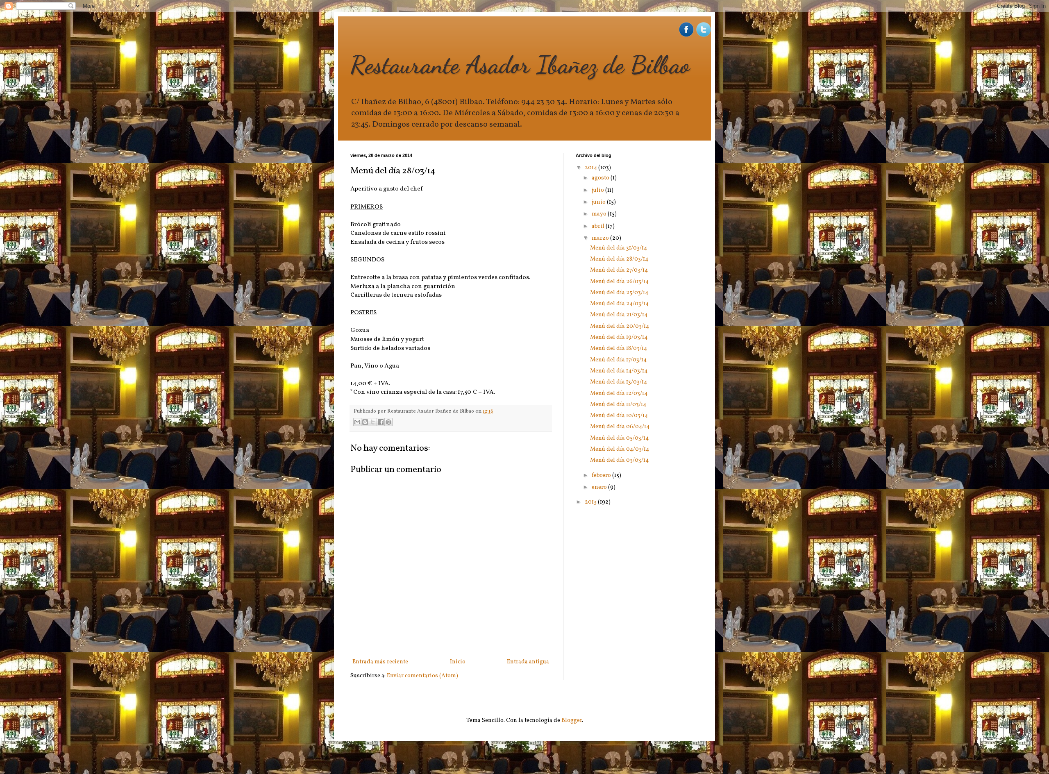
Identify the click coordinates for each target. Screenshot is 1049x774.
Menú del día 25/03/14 (619, 293)
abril (599, 226)
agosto (601, 178)
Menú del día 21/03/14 (618, 315)
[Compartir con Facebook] (381, 422)
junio (599, 202)
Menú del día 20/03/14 (619, 326)
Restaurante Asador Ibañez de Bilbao (520, 64)
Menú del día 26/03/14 (619, 282)
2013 (591, 502)
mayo (600, 214)
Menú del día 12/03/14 (618, 393)
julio (598, 190)
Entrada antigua (528, 662)
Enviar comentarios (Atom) (422, 676)
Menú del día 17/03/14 (618, 360)
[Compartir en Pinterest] (388, 422)
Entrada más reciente (380, 662)
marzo (601, 238)
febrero (602, 475)
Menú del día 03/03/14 (619, 460)
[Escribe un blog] (365, 422)
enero (600, 487)
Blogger (571, 720)
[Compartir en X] (373, 422)
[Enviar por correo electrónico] (357, 422)
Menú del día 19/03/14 (618, 337)
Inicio (457, 662)
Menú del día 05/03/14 (619, 438)
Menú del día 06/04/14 (619, 427)
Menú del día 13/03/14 (618, 382)
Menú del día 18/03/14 (618, 348)
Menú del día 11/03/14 (618, 405)
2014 (591, 168)
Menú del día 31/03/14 (618, 248)
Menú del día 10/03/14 (619, 416)
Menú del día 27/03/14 (619, 270)
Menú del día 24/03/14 (619, 304)
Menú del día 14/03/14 (618, 371)
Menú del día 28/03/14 (619, 259)
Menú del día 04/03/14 (619, 449)
